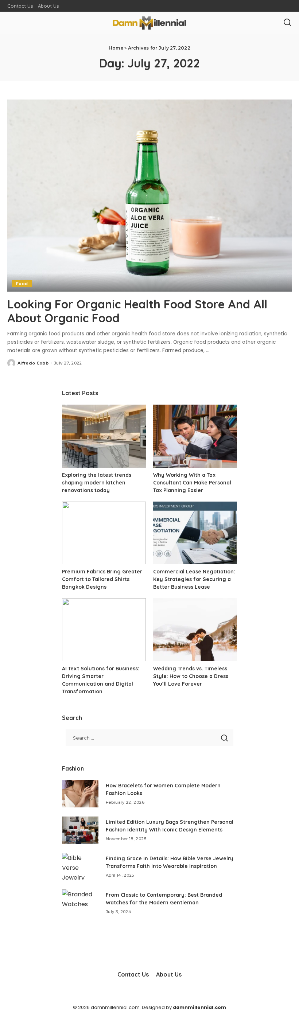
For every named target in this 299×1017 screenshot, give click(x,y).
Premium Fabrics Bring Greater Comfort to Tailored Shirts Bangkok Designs (102, 579)
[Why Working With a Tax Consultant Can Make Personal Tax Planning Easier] (195, 436)
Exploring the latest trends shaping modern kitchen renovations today (96, 483)
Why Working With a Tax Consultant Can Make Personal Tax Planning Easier (192, 483)
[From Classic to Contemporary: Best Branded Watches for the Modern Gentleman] (80, 903)
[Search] (287, 23)
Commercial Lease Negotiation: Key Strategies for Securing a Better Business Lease (194, 579)
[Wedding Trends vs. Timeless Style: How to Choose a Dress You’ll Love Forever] (195, 629)
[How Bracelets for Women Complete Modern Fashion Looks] (80, 793)
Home (116, 48)
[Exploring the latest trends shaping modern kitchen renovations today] (104, 436)
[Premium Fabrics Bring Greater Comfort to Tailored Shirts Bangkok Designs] (104, 533)
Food (22, 283)
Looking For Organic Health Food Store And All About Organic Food (137, 311)
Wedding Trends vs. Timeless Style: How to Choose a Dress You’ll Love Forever (190, 676)
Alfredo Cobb (33, 363)
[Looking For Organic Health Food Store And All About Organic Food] (149, 196)
